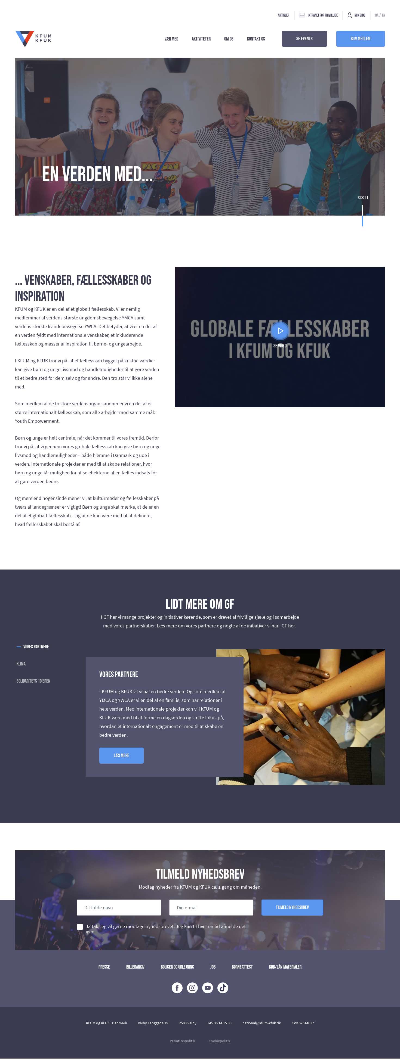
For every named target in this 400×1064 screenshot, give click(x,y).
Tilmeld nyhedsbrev (292, 907)
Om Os (228, 39)
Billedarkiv (135, 967)
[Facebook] (177, 987)
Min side (359, 15)
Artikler (283, 15)
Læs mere (121, 755)
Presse (104, 967)
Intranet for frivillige (322, 15)
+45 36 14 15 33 (219, 1023)
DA (377, 15)
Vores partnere (36, 647)
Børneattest (242, 967)
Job (213, 967)
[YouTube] (207, 987)
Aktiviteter (201, 39)
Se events (304, 39)
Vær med (171, 39)
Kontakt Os (256, 39)
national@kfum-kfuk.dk (261, 1023)
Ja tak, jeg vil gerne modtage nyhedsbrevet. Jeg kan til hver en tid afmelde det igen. (166, 929)
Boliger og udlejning (177, 967)
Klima (21, 664)
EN (383, 15)
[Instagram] (192, 987)
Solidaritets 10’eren (33, 681)
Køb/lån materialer (285, 967)
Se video (280, 346)
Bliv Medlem (361, 39)
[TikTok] (222, 987)
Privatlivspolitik (182, 1040)
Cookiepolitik (219, 1040)
